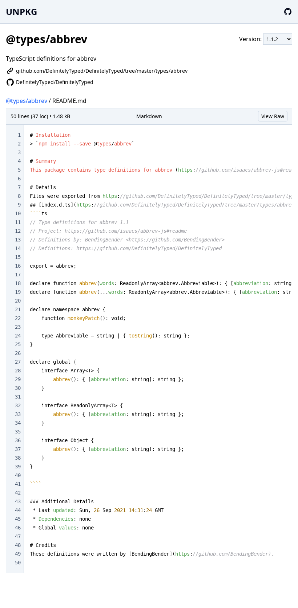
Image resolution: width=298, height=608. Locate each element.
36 (18, 440)
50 (18, 562)
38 (18, 458)
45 (18, 519)
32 (18, 405)
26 (18, 353)
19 (18, 292)
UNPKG (21, 11)
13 (18, 240)
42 (18, 493)
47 (18, 536)
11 (18, 222)
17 (18, 274)
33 (18, 414)
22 (18, 318)
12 (18, 231)
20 (18, 301)
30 (18, 388)
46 (18, 528)
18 (18, 283)
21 (18, 309)
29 (18, 379)
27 (18, 362)
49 (18, 554)
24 (18, 336)
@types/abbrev (26, 101)
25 (18, 344)
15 (18, 257)
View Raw (272, 116)
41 (18, 484)
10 (18, 213)
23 (18, 327)
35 (18, 432)
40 (18, 475)
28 (18, 370)
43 (18, 501)
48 (18, 545)
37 (18, 449)
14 (18, 248)
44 (18, 510)
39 (18, 466)
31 (18, 397)
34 (18, 423)
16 (18, 266)
